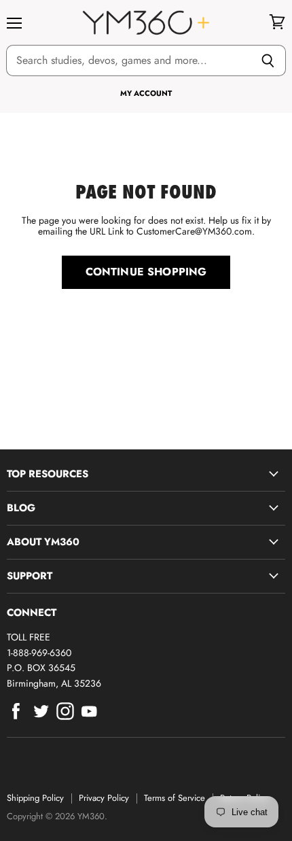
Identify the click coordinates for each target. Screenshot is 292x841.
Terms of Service (174, 797)
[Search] (268, 60)
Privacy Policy (104, 797)
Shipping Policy (35, 797)
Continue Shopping (146, 271)
